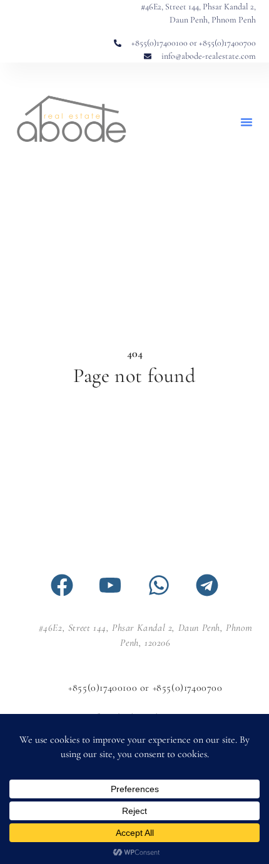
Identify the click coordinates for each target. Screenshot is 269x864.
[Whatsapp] (158, 585)
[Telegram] (207, 585)
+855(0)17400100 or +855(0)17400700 (145, 687)
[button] (246, 122)
